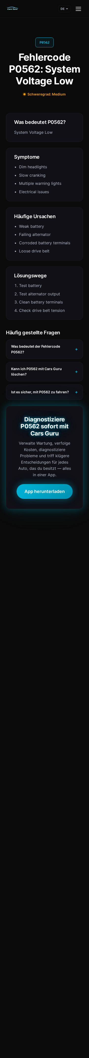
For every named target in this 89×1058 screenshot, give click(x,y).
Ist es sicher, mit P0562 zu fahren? (40, 392)
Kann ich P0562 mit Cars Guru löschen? (36, 371)
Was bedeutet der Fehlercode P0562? (35, 349)
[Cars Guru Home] (12, 8)
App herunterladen (44, 491)
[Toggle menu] (78, 9)
